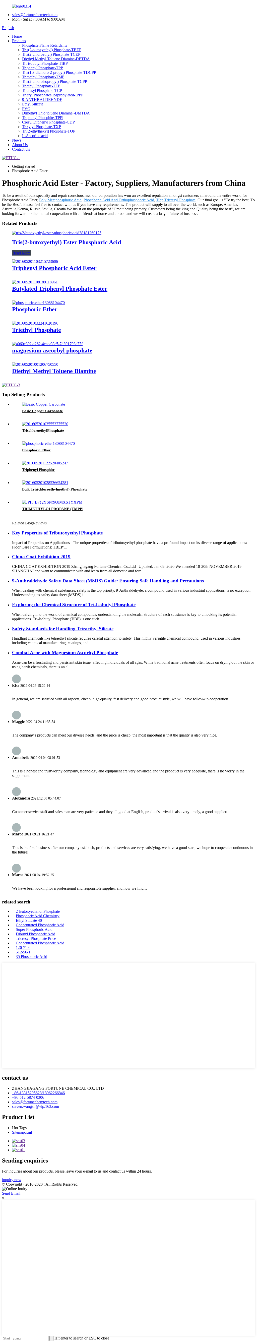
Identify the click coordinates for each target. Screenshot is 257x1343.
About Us (20, 145)
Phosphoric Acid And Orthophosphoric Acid (119, 200)
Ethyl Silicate (32, 104)
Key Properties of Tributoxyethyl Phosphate (57, 532)
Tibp (159, 200)
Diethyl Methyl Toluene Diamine (54, 371)
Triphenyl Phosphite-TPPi (42, 117)
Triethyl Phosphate (36, 330)
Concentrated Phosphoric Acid (40, 925)
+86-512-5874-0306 (28, 1097)
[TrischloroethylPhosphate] (45, 424)
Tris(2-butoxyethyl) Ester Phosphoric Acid (66, 242)
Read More (21, 253)
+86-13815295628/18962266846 (38, 1093)
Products (19, 41)
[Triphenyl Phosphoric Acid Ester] (35, 261)
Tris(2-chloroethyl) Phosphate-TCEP (51, 54)
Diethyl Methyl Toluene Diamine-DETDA (56, 59)
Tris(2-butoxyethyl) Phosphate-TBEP (51, 50)
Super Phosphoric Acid (34, 929)
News (16, 140)
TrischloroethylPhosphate (43, 431)
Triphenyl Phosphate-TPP (42, 68)
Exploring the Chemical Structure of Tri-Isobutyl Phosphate (74, 604)
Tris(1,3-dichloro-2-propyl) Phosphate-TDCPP (59, 72)
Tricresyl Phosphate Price (36, 938)
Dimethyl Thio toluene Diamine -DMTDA (56, 113)
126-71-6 (23, 947)
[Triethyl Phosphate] (35, 323)
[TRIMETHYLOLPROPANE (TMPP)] (52, 502)
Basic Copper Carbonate (42, 411)
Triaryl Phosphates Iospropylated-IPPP (52, 95)
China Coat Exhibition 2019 (41, 556)
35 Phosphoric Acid (31, 956)
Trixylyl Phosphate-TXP (41, 127)
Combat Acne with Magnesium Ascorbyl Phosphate (65, 652)
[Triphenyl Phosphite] (45, 463)
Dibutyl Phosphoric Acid (35, 934)
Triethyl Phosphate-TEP (41, 86)
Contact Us (21, 149)
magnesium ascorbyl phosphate (52, 350)
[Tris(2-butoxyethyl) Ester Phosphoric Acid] (56, 233)
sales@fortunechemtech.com (34, 15)
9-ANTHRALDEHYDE (42, 99)
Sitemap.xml (22, 1132)
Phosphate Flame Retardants (44, 45)
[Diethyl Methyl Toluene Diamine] (35, 364)
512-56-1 (23, 952)
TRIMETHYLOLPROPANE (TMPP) (52, 509)
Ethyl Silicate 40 (29, 920)
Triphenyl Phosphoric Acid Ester (54, 268)
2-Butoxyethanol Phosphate (38, 911)
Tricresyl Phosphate (180, 200)
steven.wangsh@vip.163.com (35, 1106)
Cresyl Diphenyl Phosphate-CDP (48, 122)
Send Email (11, 1193)
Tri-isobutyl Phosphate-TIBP (45, 63)
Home (17, 36)
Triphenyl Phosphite (38, 470)
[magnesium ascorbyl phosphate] (47, 344)
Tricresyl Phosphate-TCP (42, 90)
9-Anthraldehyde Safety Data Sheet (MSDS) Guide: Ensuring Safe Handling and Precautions (108, 580)
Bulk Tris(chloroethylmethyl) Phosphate (54, 489)
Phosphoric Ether (34, 309)
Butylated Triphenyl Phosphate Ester (59, 288)
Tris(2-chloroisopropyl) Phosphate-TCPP (54, 81)
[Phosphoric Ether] (38, 302)
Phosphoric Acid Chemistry (37, 916)
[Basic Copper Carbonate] (43, 404)
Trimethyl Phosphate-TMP (43, 77)
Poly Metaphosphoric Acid (60, 200)
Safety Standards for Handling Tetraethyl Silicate (62, 628)
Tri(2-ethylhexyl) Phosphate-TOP (48, 131)
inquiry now (11, 1180)
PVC (26, 108)
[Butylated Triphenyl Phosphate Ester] (35, 282)
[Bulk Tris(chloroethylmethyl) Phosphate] (45, 482)
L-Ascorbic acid (35, 136)
